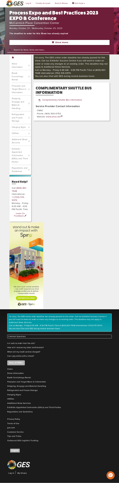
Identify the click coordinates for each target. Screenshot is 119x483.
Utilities (15, 133)
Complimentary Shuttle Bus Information (62, 100)
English (14, 450)
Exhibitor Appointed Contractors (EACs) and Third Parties (20, 155)
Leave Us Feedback (19, 214)
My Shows (22, 473)
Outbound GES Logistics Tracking (22, 440)
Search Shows (61, 3)
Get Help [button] (78, 3)
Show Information (17, 65)
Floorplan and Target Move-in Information (19, 89)
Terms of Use (13, 423)
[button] (111, 475)
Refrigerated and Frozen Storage (18, 117)
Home (10, 369)
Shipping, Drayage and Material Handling (18, 103)
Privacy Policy (13, 419)
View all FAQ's (16, 363)
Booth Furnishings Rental (17, 76)
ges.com (11, 428)
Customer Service (15, 432)
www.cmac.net (53, 116)
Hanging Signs (19, 127)
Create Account (43, 3)
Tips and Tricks (14, 436)
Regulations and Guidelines (20, 170)
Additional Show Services (19, 141)
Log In (28, 3)
